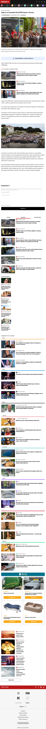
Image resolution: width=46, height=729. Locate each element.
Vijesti (4, 5)
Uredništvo (23, 711)
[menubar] (42, 2)
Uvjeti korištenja (23, 715)
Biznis (40, 5)
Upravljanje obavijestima (23, 723)
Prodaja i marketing (23, 713)
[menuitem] (42, 1)
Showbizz (15, 5)
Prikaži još (11, 680)
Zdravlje (34, 5)
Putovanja (27, 5)
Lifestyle (21, 5)
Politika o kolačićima (23, 719)
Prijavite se (23, 208)
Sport (9, 5)
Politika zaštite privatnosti (23, 717)
